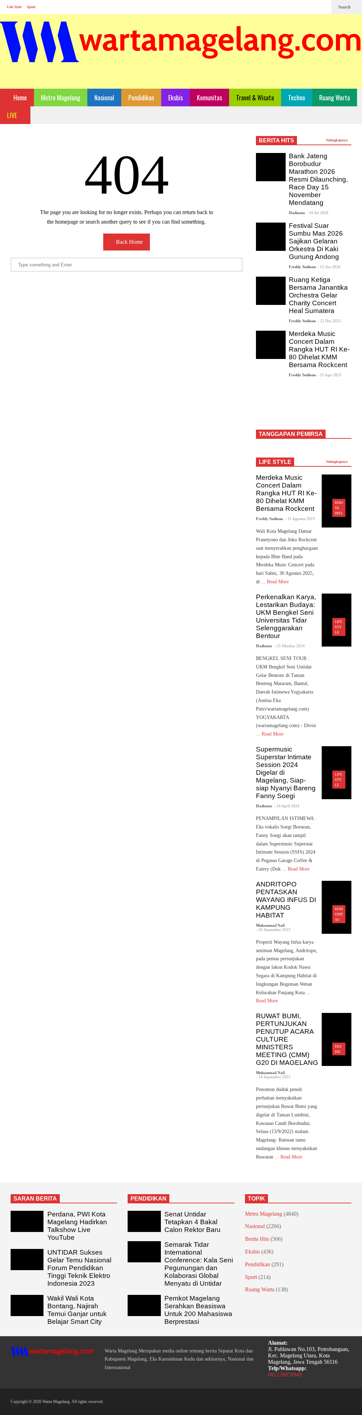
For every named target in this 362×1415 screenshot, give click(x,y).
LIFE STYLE (275, 462)
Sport (31, 7)
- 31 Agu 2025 (329, 375)
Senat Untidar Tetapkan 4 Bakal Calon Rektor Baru (192, 1221)
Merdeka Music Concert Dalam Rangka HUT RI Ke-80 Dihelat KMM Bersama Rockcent (319, 349)
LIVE (12, 115)
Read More (278, 581)
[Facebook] (299, 7)
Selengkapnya (337, 140)
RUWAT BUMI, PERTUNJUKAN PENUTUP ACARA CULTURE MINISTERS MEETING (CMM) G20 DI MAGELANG (287, 1039)
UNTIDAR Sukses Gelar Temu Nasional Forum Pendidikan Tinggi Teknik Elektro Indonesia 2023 (79, 1268)
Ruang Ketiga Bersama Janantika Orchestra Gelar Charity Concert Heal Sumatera (318, 295)
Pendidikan (141, 97)
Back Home (129, 242)
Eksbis (175, 97)
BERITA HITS (276, 140)
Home (19, 97)
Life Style (14, 7)
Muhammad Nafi (270, 925)
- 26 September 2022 (273, 929)
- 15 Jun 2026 (328, 267)
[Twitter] (322, 7)
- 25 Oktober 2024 (289, 646)
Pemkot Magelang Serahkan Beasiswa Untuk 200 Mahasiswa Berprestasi (198, 1310)
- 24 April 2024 (286, 806)
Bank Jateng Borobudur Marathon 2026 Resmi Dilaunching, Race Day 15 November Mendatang (318, 179)
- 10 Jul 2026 (317, 213)
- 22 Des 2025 (329, 321)
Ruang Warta (334, 97)
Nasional (104, 97)
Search (345, 7)
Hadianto (297, 213)
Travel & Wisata (255, 97)
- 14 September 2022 (273, 1077)
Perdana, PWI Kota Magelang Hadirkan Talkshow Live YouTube (77, 1225)
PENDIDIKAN (148, 1199)
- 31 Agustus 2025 (300, 519)
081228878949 (285, 1375)
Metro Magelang (60, 97)
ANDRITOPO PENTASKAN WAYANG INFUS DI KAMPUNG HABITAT (286, 899)
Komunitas (209, 97)
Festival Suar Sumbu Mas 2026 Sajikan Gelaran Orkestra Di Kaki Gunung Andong (316, 241)
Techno (296, 97)
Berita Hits (257, 1239)
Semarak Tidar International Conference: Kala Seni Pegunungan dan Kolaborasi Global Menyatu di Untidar (198, 1264)
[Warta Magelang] (181, 51)
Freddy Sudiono (302, 267)
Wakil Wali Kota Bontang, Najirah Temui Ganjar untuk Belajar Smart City (77, 1310)
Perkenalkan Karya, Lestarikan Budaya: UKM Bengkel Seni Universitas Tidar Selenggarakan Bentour (286, 616)
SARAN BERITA (35, 1199)
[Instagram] (311, 7)
